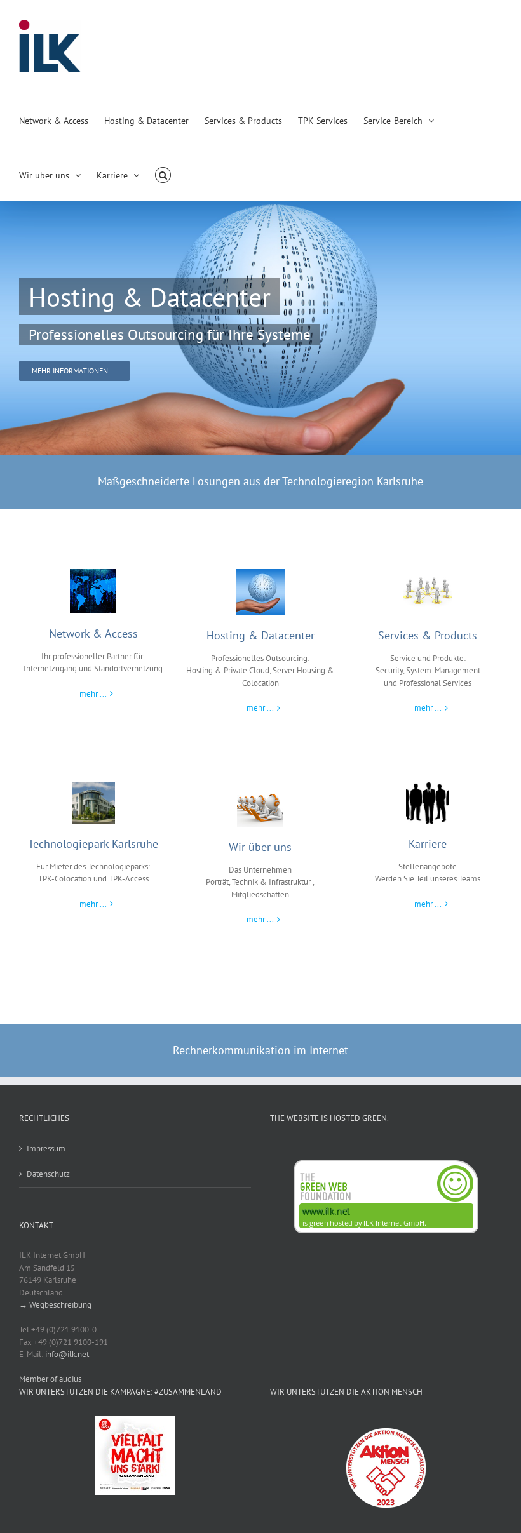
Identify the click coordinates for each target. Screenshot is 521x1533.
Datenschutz (48, 1173)
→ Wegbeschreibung (55, 1304)
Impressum (46, 1148)
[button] (163, 174)
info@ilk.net (67, 1354)
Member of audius (50, 1379)
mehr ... (93, 693)
